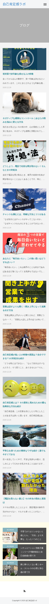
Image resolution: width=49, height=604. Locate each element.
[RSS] (24, 591)
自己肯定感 (10, 530)
